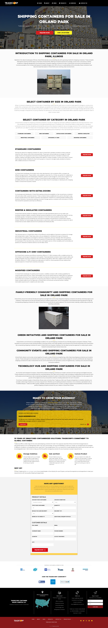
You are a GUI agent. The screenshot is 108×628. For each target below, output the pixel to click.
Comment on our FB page (77, 600)
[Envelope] (92, 620)
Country (34, 536)
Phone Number (58, 531)
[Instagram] (86, 620)
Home (33, 619)
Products (50, 619)
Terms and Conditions (51, 622)
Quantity (57, 505)
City (33, 542)
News (44, 619)
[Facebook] (81, 620)
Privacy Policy (67, 619)
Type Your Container (38, 505)
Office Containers (59, 601)
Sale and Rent (54, 454)
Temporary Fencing (59, 603)
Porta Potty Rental (60, 605)
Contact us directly (77, 602)
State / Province (59, 536)
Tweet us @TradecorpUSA (77, 598)
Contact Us (83, 424)
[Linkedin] (89, 620)
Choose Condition (59, 499)
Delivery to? (58, 511)
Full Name (35, 525)
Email (56, 525)
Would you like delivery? (39, 511)
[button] (18, 569)
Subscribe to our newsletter (95, 597)
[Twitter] (83, 620)
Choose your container (39, 499)
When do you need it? (38, 516)
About (38, 619)
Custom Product (81, 454)
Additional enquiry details (62, 516)
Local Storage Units (59, 607)
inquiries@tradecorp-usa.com (77, 604)
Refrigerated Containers (59, 609)
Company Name (36, 531)
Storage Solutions (30, 454)
